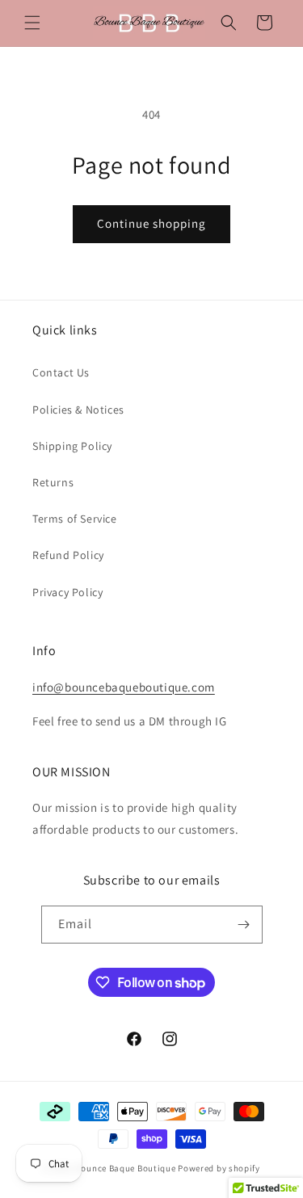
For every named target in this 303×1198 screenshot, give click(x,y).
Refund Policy (68, 555)
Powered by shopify (219, 1168)
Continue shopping (151, 223)
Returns (53, 482)
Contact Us (61, 372)
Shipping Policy (72, 446)
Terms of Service (74, 518)
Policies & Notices (78, 409)
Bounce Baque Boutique (127, 1168)
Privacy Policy (67, 592)
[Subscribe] (244, 925)
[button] (32, 22)
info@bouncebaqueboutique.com (123, 687)
